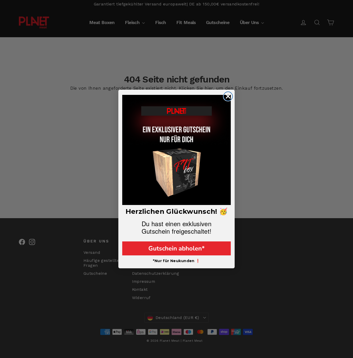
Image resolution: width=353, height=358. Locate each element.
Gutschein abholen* (176, 248)
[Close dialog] (228, 96)
